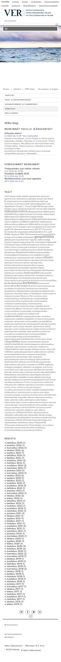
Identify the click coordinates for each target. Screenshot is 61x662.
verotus (52, 417)
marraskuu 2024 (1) (17, 448)
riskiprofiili (50, 349)
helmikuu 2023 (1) (16, 488)
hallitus (41, 240)
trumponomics (37, 382)
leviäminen (9, 293)
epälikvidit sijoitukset (13, 229)
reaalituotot (32, 347)
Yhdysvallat (40, 422)
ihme (34, 250)
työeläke (36, 390)
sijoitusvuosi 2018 (27, 362)
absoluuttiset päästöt (19, 196)
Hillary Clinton (10, 247)
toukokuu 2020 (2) (16, 546)
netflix (36, 309)
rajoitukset (9, 347)
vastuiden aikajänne (24, 410)
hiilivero (50, 245)
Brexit (50, 199)
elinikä (21, 209)
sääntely (49, 370)
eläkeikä (51, 209)
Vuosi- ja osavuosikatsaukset (18, 100)
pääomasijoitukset (12, 339)
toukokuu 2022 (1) (16, 506)
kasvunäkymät (10, 270)
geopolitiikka (44, 237)
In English (54, 89)
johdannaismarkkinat (13, 265)
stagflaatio (49, 364)
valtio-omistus (22, 402)
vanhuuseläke (41, 405)
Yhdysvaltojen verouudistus (41, 425)
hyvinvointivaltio (11, 250)
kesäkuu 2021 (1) (15, 521)
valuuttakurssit (11, 405)
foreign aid (9, 237)
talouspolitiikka (11, 377)
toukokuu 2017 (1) (16, 594)
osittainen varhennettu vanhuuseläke (21, 321)
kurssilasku (9, 288)
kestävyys (8, 275)
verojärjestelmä (24, 417)
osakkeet (20, 319)
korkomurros (37, 280)
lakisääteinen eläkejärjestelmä (17, 291)
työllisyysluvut (10, 392)
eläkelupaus (49, 211)
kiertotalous (19, 275)
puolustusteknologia (13, 336)
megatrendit (9, 309)
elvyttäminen (10, 151)
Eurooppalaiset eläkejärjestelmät (29, 232)
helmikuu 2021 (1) (16, 528)
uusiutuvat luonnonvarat (32, 395)
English (25, 2)
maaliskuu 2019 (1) (16, 561)
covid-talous (19, 204)
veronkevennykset (39, 417)
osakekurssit (33, 314)
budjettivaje (42, 201)
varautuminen (28, 407)
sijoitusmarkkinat (27, 359)
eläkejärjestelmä (15, 211)
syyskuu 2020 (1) (15, 541)
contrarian (9, 204)
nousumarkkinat (11, 311)
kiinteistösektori (11, 278)
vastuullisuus (39, 410)
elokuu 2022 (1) (15, 498)
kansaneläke (23, 268)
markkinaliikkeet (40, 298)
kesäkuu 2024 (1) (15, 458)
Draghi (34, 206)
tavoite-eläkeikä (34, 377)
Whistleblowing (29, 6)
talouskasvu (10, 374)
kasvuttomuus (24, 270)
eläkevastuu (34, 224)
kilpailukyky (42, 278)
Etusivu (6, 89)
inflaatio (31, 151)
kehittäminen (48, 270)
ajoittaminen (34, 196)
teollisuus (15, 380)
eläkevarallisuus (11, 224)
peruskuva (45, 324)
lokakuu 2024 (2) (15, 450)
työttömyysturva (25, 392)
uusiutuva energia (12, 395)
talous (22, 372)
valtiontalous (41, 400)
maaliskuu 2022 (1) (16, 508)
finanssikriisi (34, 234)
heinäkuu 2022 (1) (16, 501)
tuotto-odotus (17, 387)
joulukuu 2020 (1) (16, 533)
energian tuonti (11, 227)
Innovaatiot (9, 260)
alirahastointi (22, 199)
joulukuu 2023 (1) (16, 470)
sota (41, 364)
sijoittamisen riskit (24, 357)
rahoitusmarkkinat (13, 344)
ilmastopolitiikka (42, 252)
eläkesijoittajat (39, 219)
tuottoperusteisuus (32, 387)
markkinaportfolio (12, 301)
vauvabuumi (10, 412)
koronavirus (24, 285)
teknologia (46, 377)
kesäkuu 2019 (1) (15, 559)
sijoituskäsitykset (12, 359)
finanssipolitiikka (47, 234)
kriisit (38, 286)
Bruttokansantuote (13, 201)
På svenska (43, 89)
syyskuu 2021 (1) (15, 518)
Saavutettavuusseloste (48, 6)
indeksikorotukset (41, 255)
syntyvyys (28, 370)
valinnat (30, 397)
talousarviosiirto (33, 372)
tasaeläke (22, 377)
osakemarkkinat (13, 316)
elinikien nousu (11, 209)
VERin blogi (10, 109)
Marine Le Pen (27, 296)
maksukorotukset (12, 296)
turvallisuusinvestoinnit (14, 390)
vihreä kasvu (10, 420)
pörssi (37, 339)
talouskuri (21, 153)
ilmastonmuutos (25, 252)
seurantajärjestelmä (13, 354)
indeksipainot (10, 258)
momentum (27, 309)
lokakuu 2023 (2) (15, 475)
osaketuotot (9, 319)
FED (27, 234)
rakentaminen (20, 347)
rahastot (45, 342)
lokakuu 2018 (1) (15, 571)
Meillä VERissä (11, 113)
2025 (6, 196)
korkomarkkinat (23, 280)
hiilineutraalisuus (30, 245)
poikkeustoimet (26, 329)
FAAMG (7, 234)
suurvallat (19, 370)
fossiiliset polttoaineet (24, 237)
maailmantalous (49, 293)
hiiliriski (43, 245)
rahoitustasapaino (32, 344)
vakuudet (22, 397)
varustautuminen (44, 407)
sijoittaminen (10, 357)
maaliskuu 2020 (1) (16, 551)
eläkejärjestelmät (35, 212)
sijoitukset (37, 357)
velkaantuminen (24, 412)
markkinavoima (35, 304)
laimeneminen (32, 288)
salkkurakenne (40, 352)
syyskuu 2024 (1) (15, 453)
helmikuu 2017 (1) (16, 599)
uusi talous (44, 392)
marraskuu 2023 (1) (17, 473)
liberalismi (19, 293)
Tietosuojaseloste (51, 2)
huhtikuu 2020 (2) (16, 549)
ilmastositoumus (25, 255)
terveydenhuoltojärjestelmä (32, 380)
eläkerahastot (25, 219)
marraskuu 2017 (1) (16, 586)
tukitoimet (48, 382)
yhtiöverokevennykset (25, 428)
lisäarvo (27, 293)
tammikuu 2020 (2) (17, 554)
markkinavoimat (11, 306)
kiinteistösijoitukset (27, 278)
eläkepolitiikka (37, 217)
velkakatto (9, 415)
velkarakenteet (20, 415)
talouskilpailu (35, 375)
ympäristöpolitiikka (12, 430)
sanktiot (50, 352)
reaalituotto (43, 347)
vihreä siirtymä (23, 420)
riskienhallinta (11, 349)
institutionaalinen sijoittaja (27, 260)
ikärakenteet (22, 151)
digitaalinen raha (43, 204)
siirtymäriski (40, 354)
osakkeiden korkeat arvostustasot (39, 319)
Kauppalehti (36, 270)
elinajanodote (47, 206)
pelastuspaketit (33, 324)
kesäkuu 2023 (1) (15, 480)
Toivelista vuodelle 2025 (16, 173)
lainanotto (43, 288)
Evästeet (5, 6)
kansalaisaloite (10, 268)
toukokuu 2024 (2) (16, 460)
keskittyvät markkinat (14, 273)
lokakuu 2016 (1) (15, 601)
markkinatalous (21, 304)
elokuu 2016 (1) (14, 604)
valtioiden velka (17, 400)
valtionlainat (29, 400)
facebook (15, 234)
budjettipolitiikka (29, 201)
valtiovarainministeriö (38, 402)
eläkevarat (23, 224)
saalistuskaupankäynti (23, 352)
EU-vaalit (48, 232)
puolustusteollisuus (31, 336)
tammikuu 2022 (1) (16, 511)
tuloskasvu (49, 385)
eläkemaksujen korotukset (31, 214)
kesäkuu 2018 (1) (15, 574)
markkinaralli (26, 301)
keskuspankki (46, 273)
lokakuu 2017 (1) (15, 589)
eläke (45, 209)
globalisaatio (10, 240)
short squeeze (28, 354)
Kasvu (41, 268)
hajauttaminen (22, 240)
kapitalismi (34, 268)
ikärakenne (48, 250)
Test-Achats (50, 380)
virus (49, 420)
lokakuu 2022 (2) (15, 496)
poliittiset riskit (24, 331)
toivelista (8, 382)
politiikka (36, 331)
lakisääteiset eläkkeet (40, 291)
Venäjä (42, 415)
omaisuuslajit (25, 311)
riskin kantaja (25, 349)
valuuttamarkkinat (26, 405)
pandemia (47, 321)
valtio (6, 400)
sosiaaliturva (32, 364)
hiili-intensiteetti (38, 242)
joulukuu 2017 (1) (15, 584)
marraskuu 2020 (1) (17, 536)
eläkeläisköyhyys (11, 214)
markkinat (8, 304)
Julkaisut (17, 89)
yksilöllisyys (40, 428)
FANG (22, 234)
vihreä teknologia (39, 420)
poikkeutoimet (39, 329)
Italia (40, 263)
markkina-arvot (40, 296)
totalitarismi (18, 382)
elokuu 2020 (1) (15, 543)
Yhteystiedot (36, 2)
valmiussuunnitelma (43, 397)
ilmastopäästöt (11, 255)
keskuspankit (31, 272)
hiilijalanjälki (51, 242)
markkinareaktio (40, 301)
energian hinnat (48, 224)
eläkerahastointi (11, 219)
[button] (56, 25)
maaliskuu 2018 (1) (16, 579)
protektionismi (22, 334)
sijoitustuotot (11, 362)
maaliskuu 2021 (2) (16, 526)
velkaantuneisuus (40, 412)
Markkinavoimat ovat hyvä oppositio (22, 179)
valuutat (52, 402)
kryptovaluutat (48, 286)
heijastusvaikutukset (21, 242)
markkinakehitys (11, 298)
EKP (39, 206)
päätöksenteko (27, 339)
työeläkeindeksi (47, 390)
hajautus (33, 240)
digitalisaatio (10, 206)
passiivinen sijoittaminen (15, 324)
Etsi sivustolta (10, 21)
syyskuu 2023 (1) (15, 478)
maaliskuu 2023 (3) (16, 485)
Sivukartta (16, 6)
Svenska (15, 2)
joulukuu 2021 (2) (16, 513)
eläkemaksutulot (11, 217)
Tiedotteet (9, 95)
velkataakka (31, 153)
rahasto (23, 342)
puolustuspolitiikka (37, 334)
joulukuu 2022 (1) (16, 491)
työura (36, 392)
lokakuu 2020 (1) (15, 538)
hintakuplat (22, 247)
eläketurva (16, 222)
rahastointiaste (34, 342)
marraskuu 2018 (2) (17, 569)
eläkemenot (25, 217)
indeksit (38, 258)
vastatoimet (9, 410)
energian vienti (25, 227)
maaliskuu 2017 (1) (16, 596)
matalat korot (42, 306)
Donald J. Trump (23, 206)
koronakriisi (10, 286)
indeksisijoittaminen (26, 258)
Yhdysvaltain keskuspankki (16, 425)
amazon (40, 199)
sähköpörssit (39, 370)
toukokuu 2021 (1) (16, 523)
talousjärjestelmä (48, 372)
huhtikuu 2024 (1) (16, 463)
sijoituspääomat (43, 359)
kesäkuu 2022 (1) (15, 503)
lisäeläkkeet (36, 293)
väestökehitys (10, 422)
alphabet (32, 199)
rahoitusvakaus (47, 344)
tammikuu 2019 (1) (16, 566)
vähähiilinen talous (25, 422)
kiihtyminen (30, 275)
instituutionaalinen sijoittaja (25, 263)
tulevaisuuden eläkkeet (14, 385)
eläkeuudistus (46, 222)
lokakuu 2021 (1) (15, 516)
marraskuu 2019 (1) (17, 556)
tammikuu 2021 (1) (16, 531)
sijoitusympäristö (43, 362)
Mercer (19, 309)
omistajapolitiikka (39, 311)
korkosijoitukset (13, 283)
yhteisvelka (9, 428)
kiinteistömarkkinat (44, 275)
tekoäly (7, 380)
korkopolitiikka (49, 280)
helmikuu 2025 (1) (16, 443)
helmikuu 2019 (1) (16, 564)
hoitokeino (33, 247)
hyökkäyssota (26, 250)
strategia (8, 367)
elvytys (39, 209)
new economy (46, 309)
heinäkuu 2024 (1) (16, 455)
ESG (36, 229)
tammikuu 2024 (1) (16, 468)
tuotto (7, 387)
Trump (27, 382)
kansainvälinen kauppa (34, 265)
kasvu (38, 151)
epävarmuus (28, 229)
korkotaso (45, 151)
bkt (45, 199)
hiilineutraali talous (12, 245)
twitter (29, 390)
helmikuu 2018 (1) (16, 581)
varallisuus (16, 407)
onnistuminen (10, 314)
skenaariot (22, 364)
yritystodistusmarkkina (32, 430)
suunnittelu (9, 370)
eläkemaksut (49, 214)
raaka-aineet (46, 339)
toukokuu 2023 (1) (16, 483)
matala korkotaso (27, 306)
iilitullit (40, 250)
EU (43, 229)
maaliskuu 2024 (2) (17, 465)
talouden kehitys (11, 372)
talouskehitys (23, 375)
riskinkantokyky (39, 349)
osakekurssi (22, 314)
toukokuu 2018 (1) (16, 576)
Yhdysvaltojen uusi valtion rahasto (22, 168)
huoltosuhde (43, 247)
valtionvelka (9, 402)
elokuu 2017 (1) (14, 591)
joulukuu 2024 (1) (16, 445)
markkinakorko (26, 298)
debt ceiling (30, 204)
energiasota (37, 227)
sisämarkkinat (10, 364)
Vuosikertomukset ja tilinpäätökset (21, 104)
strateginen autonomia (42, 367)
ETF (40, 229)
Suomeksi (5, 2)
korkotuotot (43, 283)
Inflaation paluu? (13, 133)
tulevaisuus (30, 385)
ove (39, 321)
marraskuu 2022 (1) (17, 493)
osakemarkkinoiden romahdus (36, 316)
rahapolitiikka (10, 153)
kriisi (33, 286)
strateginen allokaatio (22, 367)
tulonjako (40, 385)
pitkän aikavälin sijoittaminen (32, 326)
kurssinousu (20, 288)
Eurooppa (9, 232)
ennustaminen (49, 227)
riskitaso (8, 352)
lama (52, 291)
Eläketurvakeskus (30, 222)
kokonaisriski (10, 280)
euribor (48, 229)
